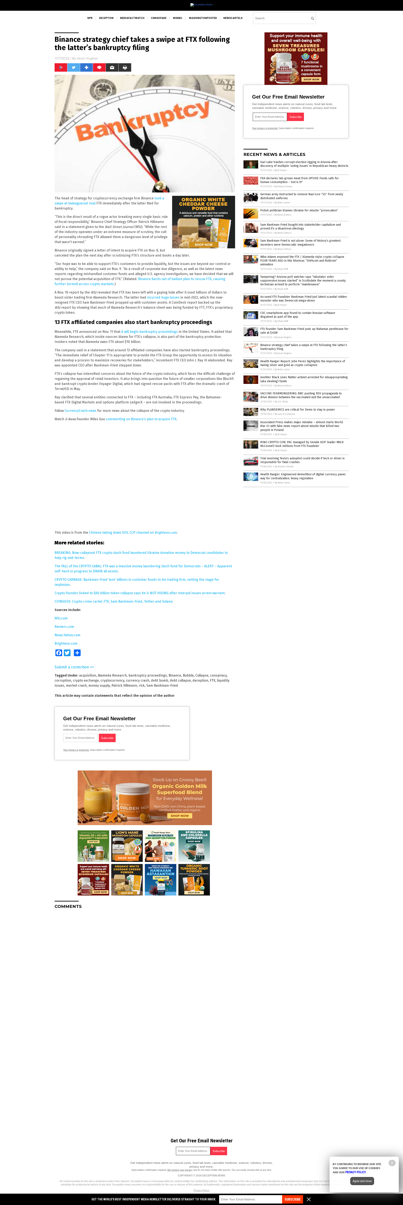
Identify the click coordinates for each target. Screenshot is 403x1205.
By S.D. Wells (281, 401)
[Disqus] (145, 964)
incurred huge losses (163, 297)
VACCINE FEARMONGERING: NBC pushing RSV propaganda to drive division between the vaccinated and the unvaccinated (301, 395)
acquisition (87, 675)
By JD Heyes (281, 170)
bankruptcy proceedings (147, 675)
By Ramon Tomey (283, 186)
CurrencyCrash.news (80, 411)
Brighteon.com (66, 643)
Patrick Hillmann (124, 685)
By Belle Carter (282, 202)
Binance (175, 675)
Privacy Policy (201, 1190)
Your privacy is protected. (76, 750)
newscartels (232, 18)
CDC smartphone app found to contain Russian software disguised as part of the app (297, 315)
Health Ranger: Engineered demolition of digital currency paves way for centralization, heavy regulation (303, 476)
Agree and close (362, 1181)
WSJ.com (61, 618)
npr (90, 18)
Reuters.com (64, 627)
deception (106, 18)
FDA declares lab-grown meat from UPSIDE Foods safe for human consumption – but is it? (299, 180)
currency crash (137, 680)
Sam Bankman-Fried (162, 685)
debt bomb (159, 680)
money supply (99, 685)
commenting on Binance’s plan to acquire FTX (141, 419)
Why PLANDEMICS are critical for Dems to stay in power (297, 409)
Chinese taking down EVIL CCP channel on (133, 533)
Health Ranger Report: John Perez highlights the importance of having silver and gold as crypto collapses (302, 363)
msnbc (177, 18)
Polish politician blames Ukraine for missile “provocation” (299, 210)
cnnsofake (158, 18)
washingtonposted (203, 18)
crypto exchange (86, 680)
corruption (63, 680)
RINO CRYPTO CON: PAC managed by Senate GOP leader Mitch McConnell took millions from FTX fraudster (302, 444)
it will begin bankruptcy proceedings (149, 332)
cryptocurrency (112, 680)
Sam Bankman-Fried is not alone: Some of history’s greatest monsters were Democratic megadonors (300, 242)
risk (142, 685)
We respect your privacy (179, 1170)
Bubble (188, 675)
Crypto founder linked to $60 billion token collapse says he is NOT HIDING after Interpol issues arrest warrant (140, 593)
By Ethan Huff (281, 269)
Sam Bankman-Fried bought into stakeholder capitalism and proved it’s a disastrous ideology (300, 226)
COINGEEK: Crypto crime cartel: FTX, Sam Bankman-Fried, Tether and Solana (114, 601)
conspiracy (218, 675)
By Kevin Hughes (283, 337)
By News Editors (283, 214)
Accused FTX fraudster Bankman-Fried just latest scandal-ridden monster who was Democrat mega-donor (303, 298)
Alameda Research (112, 675)
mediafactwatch (132, 18)
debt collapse (180, 680)
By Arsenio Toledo (284, 466)
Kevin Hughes (87, 58)
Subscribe (293, 1199)
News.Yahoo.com (67, 635)
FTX (212, 680)
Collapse (201, 675)
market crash (76, 685)
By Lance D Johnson (285, 414)
